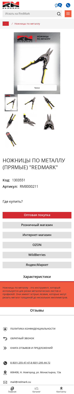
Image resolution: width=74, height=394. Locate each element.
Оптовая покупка (37, 215)
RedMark (11, 5)
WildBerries (37, 255)
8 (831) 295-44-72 (40, 363)
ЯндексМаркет (37, 265)
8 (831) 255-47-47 (20, 363)
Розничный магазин (37, 225)
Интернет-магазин (37, 235)
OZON (37, 245)
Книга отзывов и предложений (31, 348)
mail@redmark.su (20, 382)
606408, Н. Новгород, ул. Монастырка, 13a (35, 372)
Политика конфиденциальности (32, 329)
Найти (59, 13)
